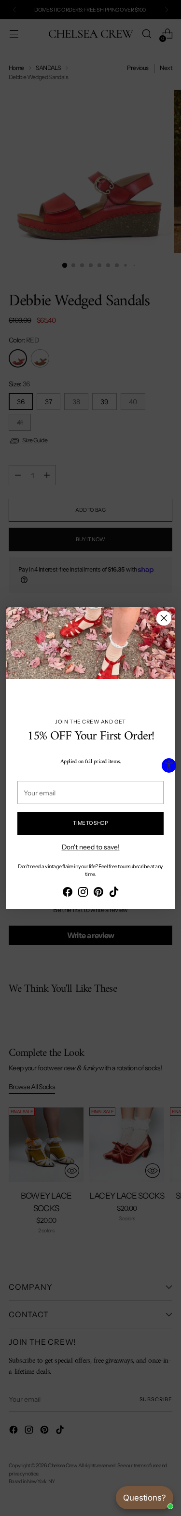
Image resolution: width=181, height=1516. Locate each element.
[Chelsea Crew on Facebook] (67, 893)
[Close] (163, 618)
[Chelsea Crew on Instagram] (83, 893)
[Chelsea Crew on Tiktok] (114, 893)
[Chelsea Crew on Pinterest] (98, 893)
